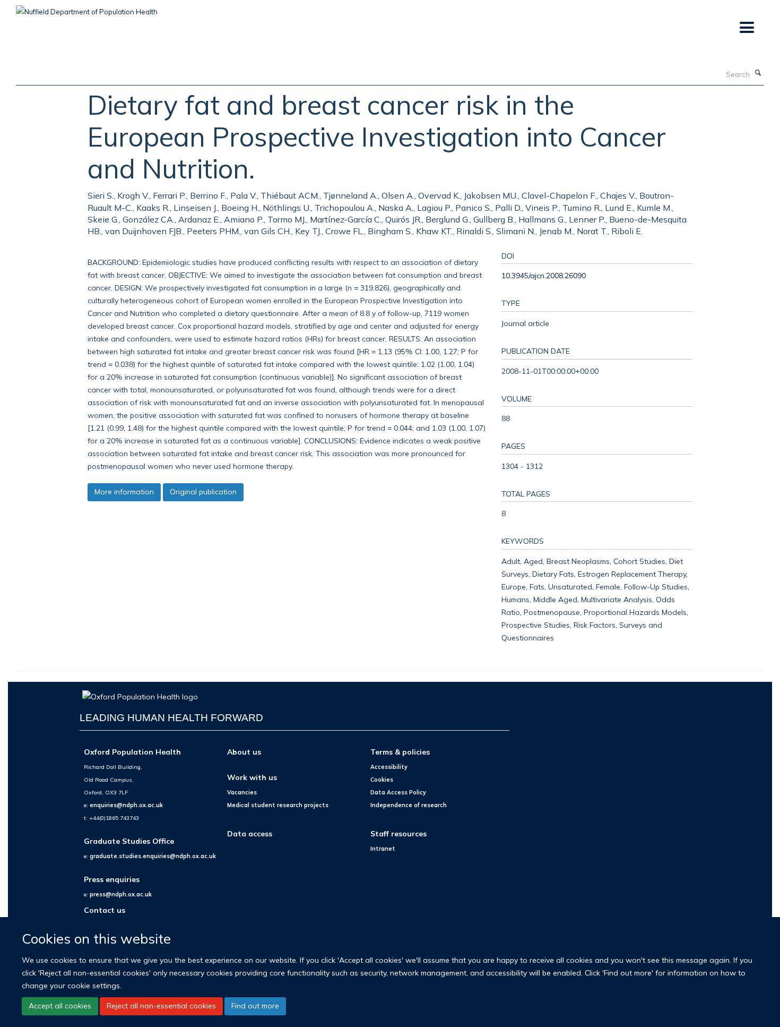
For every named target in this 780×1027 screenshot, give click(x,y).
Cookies (381, 779)
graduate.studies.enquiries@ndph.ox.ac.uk (153, 856)
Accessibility (389, 767)
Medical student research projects (277, 805)
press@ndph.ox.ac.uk (121, 894)
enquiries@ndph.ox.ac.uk (126, 805)
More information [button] (124, 492)
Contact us (104, 909)
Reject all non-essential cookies (161, 1006)
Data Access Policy (398, 792)
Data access (249, 833)
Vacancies (242, 792)
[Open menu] (746, 28)
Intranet (382, 848)
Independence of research (408, 805)
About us (244, 751)
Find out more (255, 1006)
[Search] (758, 73)
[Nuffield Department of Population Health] (87, 8)
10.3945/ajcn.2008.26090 (543, 275)
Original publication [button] (203, 492)
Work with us (252, 777)
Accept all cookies (60, 1006)
